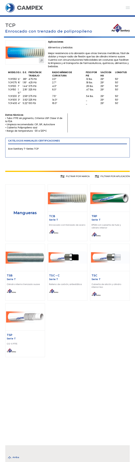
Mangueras (25, 212)
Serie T (53, 219)
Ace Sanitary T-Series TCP (23, 148)
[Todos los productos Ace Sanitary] (120, 28)
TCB (52, 216)
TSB (10, 275)
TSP (9, 335)
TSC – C (54, 275)
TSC (94, 275)
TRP (94, 216)
